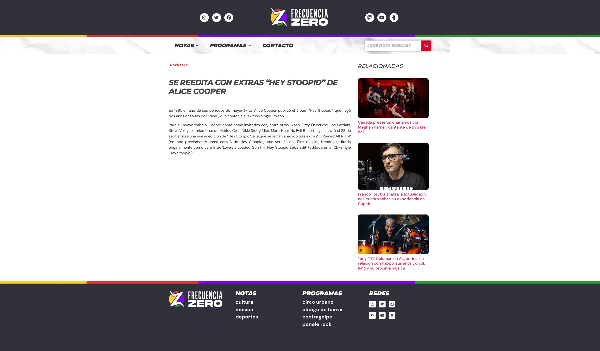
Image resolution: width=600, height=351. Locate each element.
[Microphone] (394, 17)
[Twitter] (216, 17)
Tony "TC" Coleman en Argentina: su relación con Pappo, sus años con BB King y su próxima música (391, 263)
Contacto (277, 45)
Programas (228, 45)
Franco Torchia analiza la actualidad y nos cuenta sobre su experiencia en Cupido (392, 199)
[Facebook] (228, 17)
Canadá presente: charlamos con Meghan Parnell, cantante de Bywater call (392, 127)
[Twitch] (369, 17)
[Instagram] (204, 17)
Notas (184, 45)
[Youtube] (381, 17)
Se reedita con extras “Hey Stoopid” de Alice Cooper (253, 87)
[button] (186, 46)
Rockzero (179, 65)
